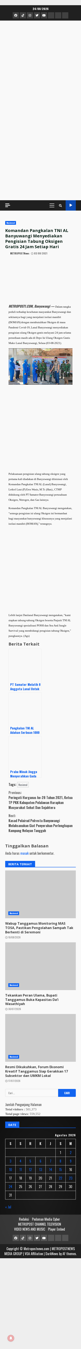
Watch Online (71, 205)
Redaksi (24, 1219)
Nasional (10, 222)
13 (40, 1169)
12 (30, 1169)
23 (70, 1178)
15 (60, 1169)
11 (20, 1169)
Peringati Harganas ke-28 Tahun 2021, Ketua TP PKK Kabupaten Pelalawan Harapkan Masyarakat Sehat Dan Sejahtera (40, 800)
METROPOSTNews (19, 253)
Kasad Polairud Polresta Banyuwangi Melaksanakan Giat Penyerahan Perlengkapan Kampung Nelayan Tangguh (40, 823)
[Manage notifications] (10, 1338)
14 (50, 1169)
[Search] (60, 205)
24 (10, 1186)
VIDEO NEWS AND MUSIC (29, 1229)
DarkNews (51, 1253)
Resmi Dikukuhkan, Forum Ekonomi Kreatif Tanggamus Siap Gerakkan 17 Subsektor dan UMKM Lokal (36, 1071)
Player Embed (56, 1229)
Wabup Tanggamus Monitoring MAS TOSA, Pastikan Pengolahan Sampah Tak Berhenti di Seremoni (39, 927)
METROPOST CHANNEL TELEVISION (39, 1224)
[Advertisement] (40, 152)
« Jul (8, 1206)
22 (60, 1178)
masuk (24, 853)
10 (10, 1169)
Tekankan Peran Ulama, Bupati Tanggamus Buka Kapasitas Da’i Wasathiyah (32, 999)
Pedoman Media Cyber (46, 1219)
